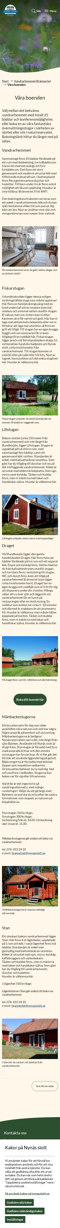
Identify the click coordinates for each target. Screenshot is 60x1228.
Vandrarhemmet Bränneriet (32, 81)
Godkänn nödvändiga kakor (25, 1211)
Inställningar (15, 1219)
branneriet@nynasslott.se (28, 853)
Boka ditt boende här (30, 699)
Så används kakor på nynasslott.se (27, 1193)
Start (5, 81)
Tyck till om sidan (45, 1086)
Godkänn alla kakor (19, 1202)
